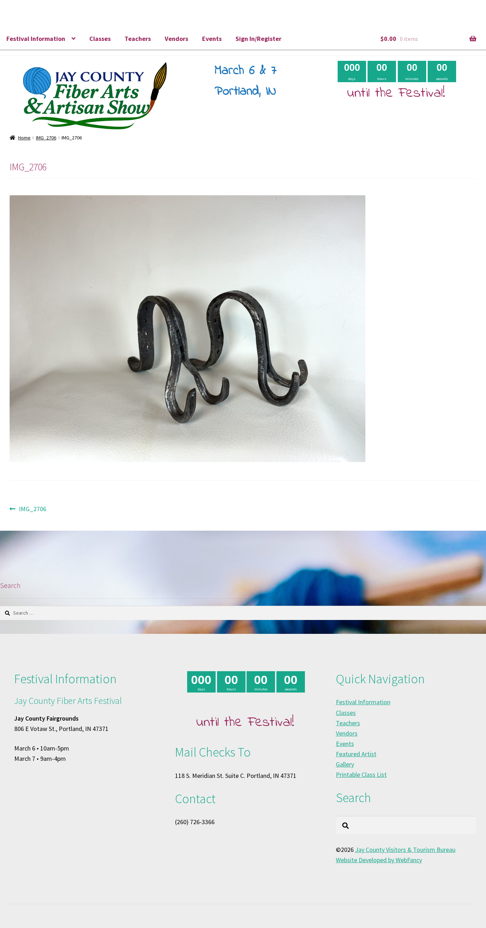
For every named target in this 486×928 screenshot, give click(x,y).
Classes (100, 39)
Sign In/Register (258, 39)
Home (24, 137)
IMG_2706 (46, 137)
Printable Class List (361, 774)
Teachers (138, 39)
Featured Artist (356, 754)
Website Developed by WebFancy (379, 860)
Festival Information (35, 39)
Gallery (345, 764)
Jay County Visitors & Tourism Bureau (405, 849)
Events (212, 39)
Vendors (176, 39)
